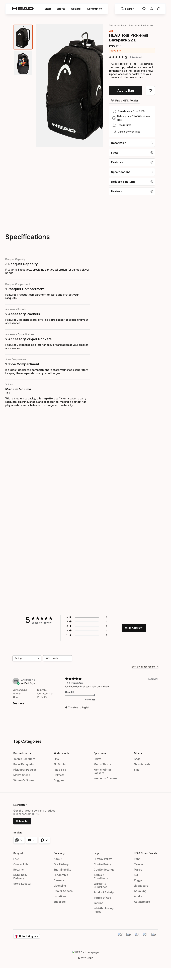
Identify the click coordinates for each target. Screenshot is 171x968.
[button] (132, 143)
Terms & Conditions (101, 876)
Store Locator (22, 883)
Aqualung (140, 891)
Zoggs (138, 880)
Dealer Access (63, 891)
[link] (143, 8)
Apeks (138, 896)
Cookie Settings (104, 869)
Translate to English (78, 707)
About (58, 859)
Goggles (59, 780)
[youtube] (31, 840)
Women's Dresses (105, 778)
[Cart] (158, 8)
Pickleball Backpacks (141, 25)
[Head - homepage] (23, 8)
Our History (61, 864)
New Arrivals (142, 764)
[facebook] (44, 840)
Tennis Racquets (24, 759)
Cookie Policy (102, 864)
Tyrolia (138, 864)
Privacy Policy (103, 859)
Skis (56, 759)
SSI (136, 875)
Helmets (59, 775)
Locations (60, 896)
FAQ (16, 859)
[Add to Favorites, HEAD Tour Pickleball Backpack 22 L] (150, 90)
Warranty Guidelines (100, 885)
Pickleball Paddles (25, 769)
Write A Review (133, 627)
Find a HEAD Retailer (126, 100)
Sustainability (62, 869)
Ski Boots (60, 764)
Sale (136, 769)
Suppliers (60, 901)
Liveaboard (141, 885)
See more (18, 703)
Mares (138, 869)
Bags (137, 759)
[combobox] (27, 658)
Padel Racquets (23, 764)
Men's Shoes (21, 775)
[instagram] (19, 840)
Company (59, 853)
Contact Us (20, 864)
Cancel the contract (129, 131)
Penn (137, 859)
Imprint (98, 903)
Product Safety (104, 892)
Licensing (60, 885)
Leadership (61, 875)
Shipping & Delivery (20, 876)
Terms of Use (102, 897)
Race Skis (60, 769)
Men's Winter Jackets (102, 771)
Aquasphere (142, 901)
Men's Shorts (102, 764)
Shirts (97, 759)
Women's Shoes (23, 780)
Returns (18, 869)
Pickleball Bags (118, 25)
